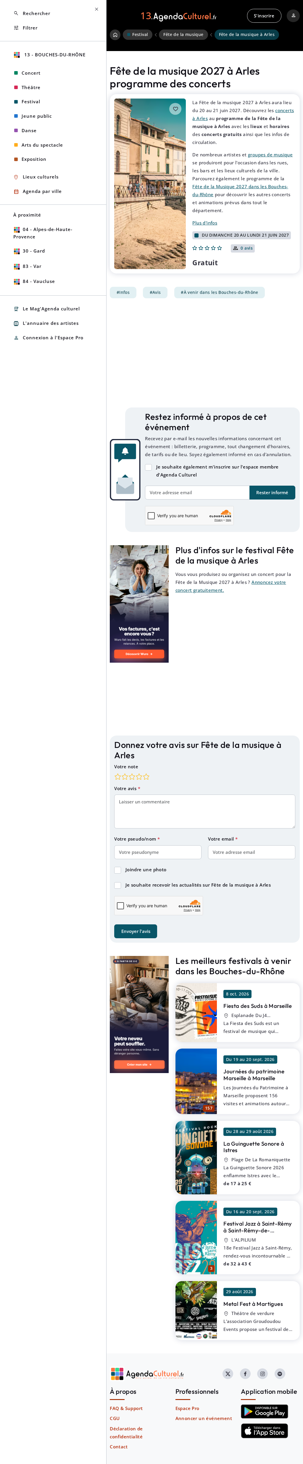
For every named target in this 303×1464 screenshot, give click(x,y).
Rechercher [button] (31, 13)
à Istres (253, 1147)
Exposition (34, 159)
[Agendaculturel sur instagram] (262, 1373)
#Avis (155, 292)
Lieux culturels (36, 177)
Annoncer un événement (203, 1418)
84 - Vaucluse (39, 281)
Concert (31, 73)
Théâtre (31, 87)
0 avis (247, 248)
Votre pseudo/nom (135, 839)
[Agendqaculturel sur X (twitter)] (228, 1373)
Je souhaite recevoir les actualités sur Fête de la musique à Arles (198, 885)
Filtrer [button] (25, 27)
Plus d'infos (204, 223)
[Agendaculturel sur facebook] (245, 1373)
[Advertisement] (205, 353)
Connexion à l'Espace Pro (48, 338)
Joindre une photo (146, 869)
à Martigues (253, 1303)
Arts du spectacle (42, 145)
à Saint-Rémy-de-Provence (257, 1230)
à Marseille (257, 1005)
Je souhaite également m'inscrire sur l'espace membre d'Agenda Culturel (217, 471)
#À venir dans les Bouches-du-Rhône (219, 292)
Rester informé (272, 492)
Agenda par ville (37, 191)
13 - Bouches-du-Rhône (54, 55)
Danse (29, 130)
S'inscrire (264, 16)
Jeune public (37, 116)
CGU (115, 1418)
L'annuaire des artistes (46, 323)
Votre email (221, 839)
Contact (119, 1447)
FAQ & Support (126, 1408)
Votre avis (126, 788)
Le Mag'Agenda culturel (46, 309)
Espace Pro (187, 1408)
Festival (31, 101)
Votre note (126, 766)
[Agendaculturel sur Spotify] (280, 1373)
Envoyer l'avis (135, 931)
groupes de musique (270, 155)
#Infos (123, 292)
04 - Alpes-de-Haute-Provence (42, 233)
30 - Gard (34, 251)
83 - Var (32, 266)
